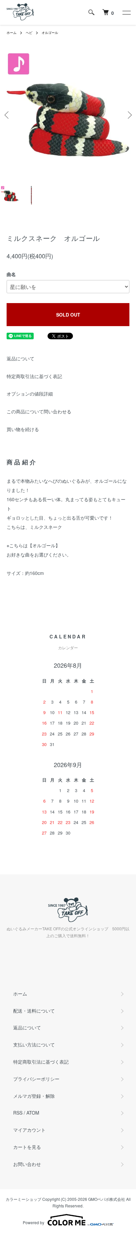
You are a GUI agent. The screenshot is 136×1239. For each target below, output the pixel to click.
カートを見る (27, 1147)
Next (128, 115)
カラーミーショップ (23, 1199)
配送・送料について (34, 1010)
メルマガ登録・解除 (34, 1096)
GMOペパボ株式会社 (106, 1199)
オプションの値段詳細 (30, 393)
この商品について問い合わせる (39, 411)
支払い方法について (34, 1044)
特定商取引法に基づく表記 (34, 376)
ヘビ (29, 32)
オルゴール (50, 32)
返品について (20, 358)
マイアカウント (29, 1129)
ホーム (12, 32)
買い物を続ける (23, 429)
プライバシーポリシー (36, 1078)
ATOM (32, 1112)
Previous (7, 115)
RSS (17, 1112)
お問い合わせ (27, 1164)
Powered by (33, 1222)
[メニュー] (126, 12)
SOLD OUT (68, 314)
